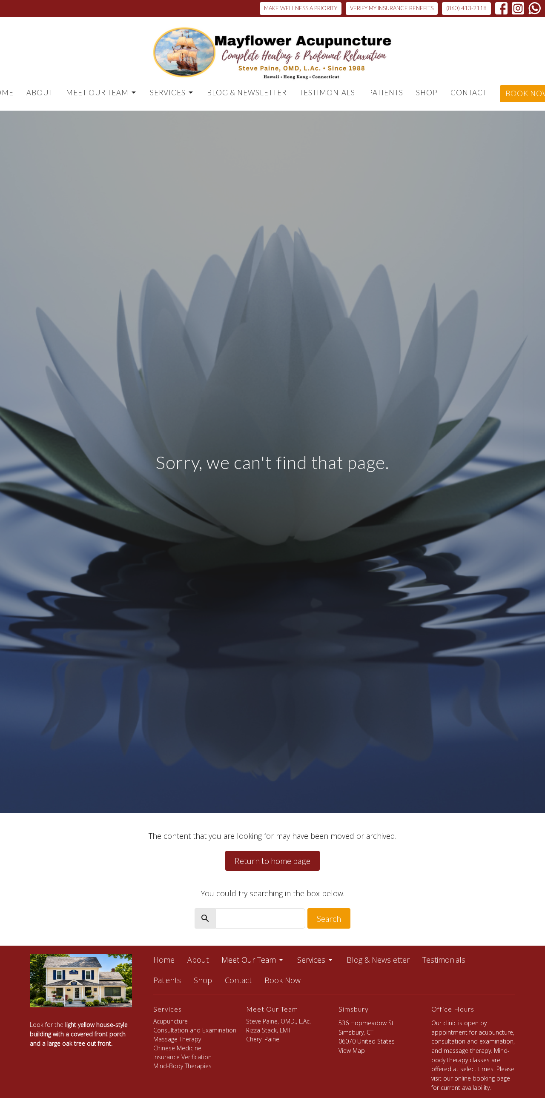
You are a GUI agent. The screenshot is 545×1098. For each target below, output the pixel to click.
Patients (385, 92)
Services (168, 92)
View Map (351, 1051)
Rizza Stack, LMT (268, 1030)
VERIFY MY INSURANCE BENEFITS (391, 8)
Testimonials (327, 92)
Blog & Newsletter (247, 92)
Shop (427, 92)
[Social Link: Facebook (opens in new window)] (501, 8)
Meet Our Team (97, 92)
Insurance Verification (182, 1057)
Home (164, 960)
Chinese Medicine (177, 1048)
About (39, 92)
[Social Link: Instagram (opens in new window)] (518, 8)
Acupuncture (170, 1021)
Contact (468, 92)
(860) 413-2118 (466, 8)
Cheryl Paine (262, 1039)
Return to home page (272, 860)
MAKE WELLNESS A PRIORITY (300, 8)
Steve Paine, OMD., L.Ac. (278, 1021)
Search (329, 918)
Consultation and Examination (194, 1030)
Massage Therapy (177, 1039)
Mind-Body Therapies (182, 1066)
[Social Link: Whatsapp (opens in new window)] (534, 8)
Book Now (282, 980)
